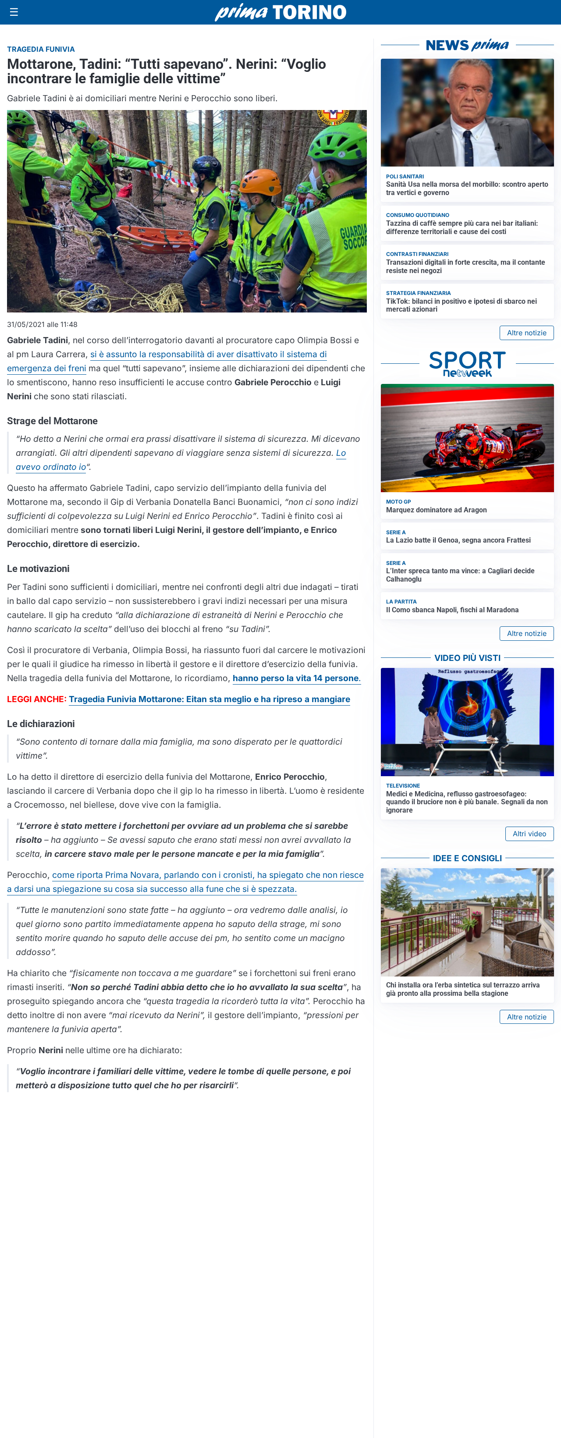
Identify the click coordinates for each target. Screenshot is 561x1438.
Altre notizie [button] (527, 332)
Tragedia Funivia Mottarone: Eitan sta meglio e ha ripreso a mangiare (209, 699)
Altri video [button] (530, 833)
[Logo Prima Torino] (280, 12)
